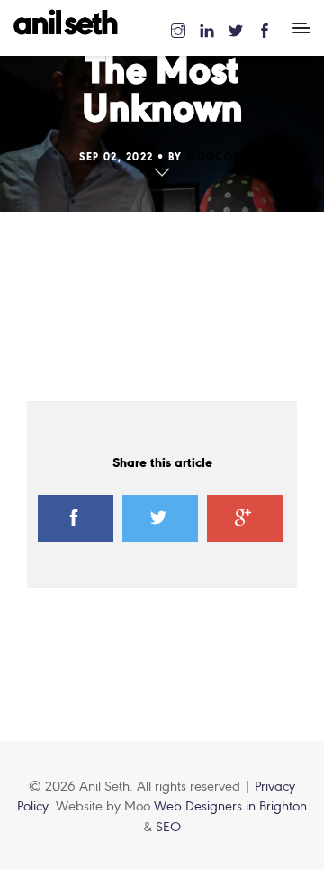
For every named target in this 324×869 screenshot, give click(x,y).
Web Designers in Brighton (230, 807)
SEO (168, 827)
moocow (215, 157)
